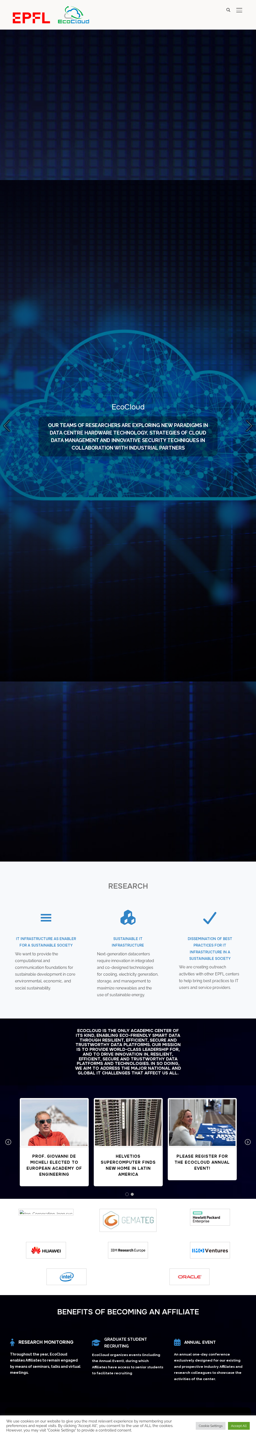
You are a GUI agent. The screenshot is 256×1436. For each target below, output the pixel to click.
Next (247, 1142)
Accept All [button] (239, 1426)
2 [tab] (132, 1194)
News (54, 1135)
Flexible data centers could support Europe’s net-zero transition (54, 1120)
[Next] (248, 426)
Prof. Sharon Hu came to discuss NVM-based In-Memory (202, 1120)
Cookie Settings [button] (210, 1426)
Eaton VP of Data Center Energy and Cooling (128, 1162)
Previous (8, 1142)
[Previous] (8, 426)
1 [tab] (126, 1194)
